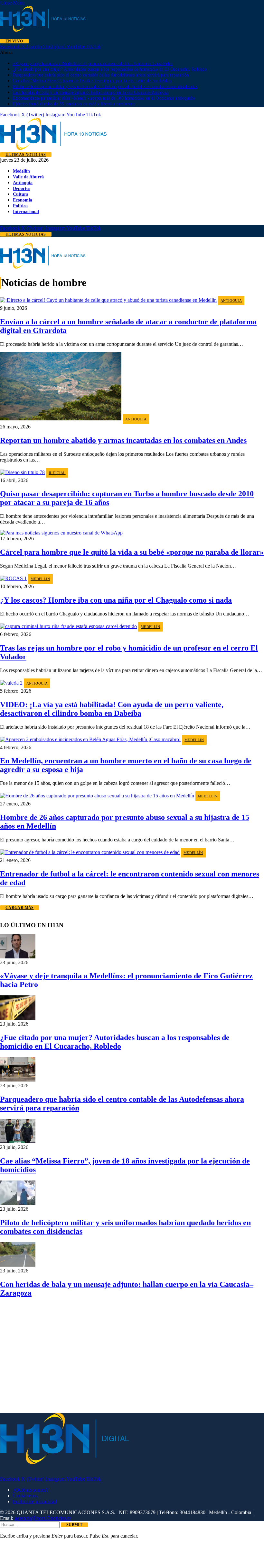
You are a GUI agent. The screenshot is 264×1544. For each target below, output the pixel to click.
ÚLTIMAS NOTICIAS (25, 154)
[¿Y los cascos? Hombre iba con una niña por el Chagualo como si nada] (13, 578)
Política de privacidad (35, 1501)
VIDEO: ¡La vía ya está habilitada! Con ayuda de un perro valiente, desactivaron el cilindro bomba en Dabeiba (111, 708)
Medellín (21, 171)
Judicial (57, 473)
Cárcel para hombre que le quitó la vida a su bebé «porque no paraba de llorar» (132, 552)
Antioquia (23, 182)
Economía (22, 199)
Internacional (26, 211)
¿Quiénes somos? (30, 1490)
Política (20, 205)
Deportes (21, 188)
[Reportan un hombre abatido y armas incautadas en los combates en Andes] (60, 418)
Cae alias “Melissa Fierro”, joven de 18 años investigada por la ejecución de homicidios (92, 80)
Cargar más (19, 907)
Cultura (20, 194)
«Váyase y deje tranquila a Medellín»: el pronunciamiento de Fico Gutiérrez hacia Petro (93, 63)
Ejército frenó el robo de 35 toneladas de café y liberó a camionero (74, 104)
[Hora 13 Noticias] (53, 148)
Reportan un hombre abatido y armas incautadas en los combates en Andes (123, 440)
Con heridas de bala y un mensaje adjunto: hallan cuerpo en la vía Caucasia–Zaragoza (90, 92)
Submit (74, 1524)
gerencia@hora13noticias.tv (42, 1518)
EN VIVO (14, 41)
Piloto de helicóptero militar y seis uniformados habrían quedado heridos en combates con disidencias (105, 86)
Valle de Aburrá (28, 176)
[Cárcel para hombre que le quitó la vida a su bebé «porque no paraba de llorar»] (61, 532)
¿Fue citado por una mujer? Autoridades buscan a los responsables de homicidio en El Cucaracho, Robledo (110, 69)
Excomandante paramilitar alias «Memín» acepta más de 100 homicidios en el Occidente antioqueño (104, 98)
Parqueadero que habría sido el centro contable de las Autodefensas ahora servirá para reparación (101, 75)
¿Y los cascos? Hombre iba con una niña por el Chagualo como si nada (116, 600)
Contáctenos (25, 1495)
